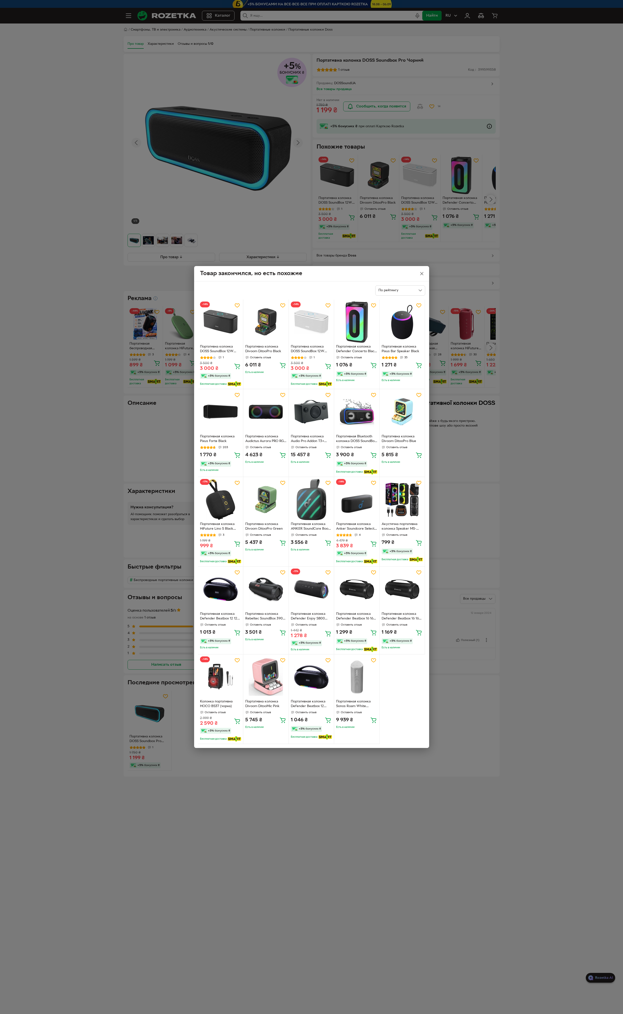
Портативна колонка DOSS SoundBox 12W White (307, 349)
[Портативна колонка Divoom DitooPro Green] (266, 499)
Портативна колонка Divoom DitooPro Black (263, 349)
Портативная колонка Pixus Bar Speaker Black (400, 349)
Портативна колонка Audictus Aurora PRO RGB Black (265, 439)
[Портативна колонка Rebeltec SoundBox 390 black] (266, 589)
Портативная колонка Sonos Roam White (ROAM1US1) (353, 704)
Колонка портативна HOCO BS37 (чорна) (216, 704)
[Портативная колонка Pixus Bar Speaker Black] (402, 322)
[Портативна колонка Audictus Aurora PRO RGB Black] (266, 411)
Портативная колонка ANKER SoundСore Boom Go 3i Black (311, 527)
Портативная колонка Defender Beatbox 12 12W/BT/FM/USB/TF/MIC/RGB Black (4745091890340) (311, 704)
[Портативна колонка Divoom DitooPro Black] (266, 322)
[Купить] (237, 366)
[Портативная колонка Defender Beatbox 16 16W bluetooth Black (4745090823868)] (356, 589)
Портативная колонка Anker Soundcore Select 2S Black (355, 527)
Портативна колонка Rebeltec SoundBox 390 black (264, 616)
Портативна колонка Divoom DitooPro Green (264, 526)
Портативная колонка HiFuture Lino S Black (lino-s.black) (217, 527)
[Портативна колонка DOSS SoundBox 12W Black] (220, 322)
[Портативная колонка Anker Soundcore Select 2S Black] (356, 499)
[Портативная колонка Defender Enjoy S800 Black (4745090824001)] (311, 589)
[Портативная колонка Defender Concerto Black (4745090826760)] (356, 322)
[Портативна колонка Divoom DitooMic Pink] (266, 677)
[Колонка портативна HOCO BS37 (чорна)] (220, 677)
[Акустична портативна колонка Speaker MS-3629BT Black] (402, 499)
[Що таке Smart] (234, 384)
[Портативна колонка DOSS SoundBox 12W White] (311, 322)
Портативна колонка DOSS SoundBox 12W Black (217, 349)
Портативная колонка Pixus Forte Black (217, 439)
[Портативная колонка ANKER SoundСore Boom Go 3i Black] (311, 499)
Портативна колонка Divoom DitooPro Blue (399, 439)
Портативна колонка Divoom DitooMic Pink (262, 704)
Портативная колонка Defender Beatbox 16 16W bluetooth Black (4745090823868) (356, 616)
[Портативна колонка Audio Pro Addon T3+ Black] (311, 411)
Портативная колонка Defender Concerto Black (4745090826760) (356, 349)
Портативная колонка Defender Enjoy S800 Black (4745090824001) (309, 616)
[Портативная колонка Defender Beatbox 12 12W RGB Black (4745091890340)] (220, 589)
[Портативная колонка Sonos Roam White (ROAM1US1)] (356, 677)
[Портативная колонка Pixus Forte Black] (220, 411)
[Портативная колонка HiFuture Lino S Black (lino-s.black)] (220, 499)
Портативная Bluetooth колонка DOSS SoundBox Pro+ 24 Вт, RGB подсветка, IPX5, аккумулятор (356, 439)
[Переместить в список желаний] (237, 305)
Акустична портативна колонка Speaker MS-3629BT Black (399, 527)
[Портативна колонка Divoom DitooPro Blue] (402, 411)
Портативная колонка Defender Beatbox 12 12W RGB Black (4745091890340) (220, 616)
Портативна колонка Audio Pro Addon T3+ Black (307, 439)
